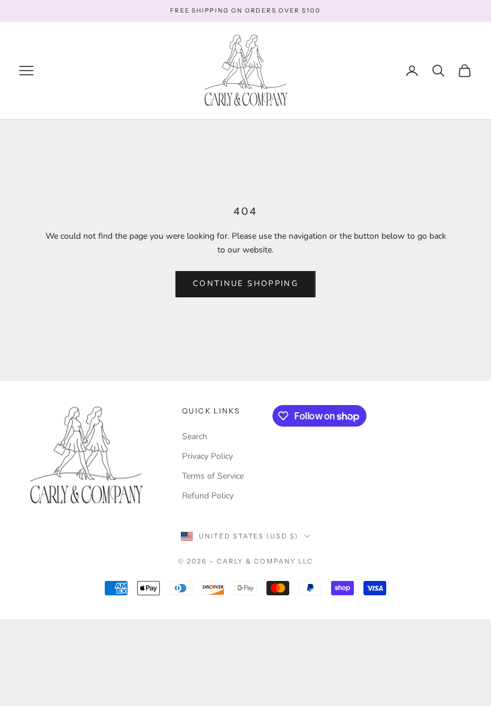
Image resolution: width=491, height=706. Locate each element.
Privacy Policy (207, 456)
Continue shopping (245, 283)
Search (194, 436)
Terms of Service (213, 476)
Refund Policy (208, 495)
